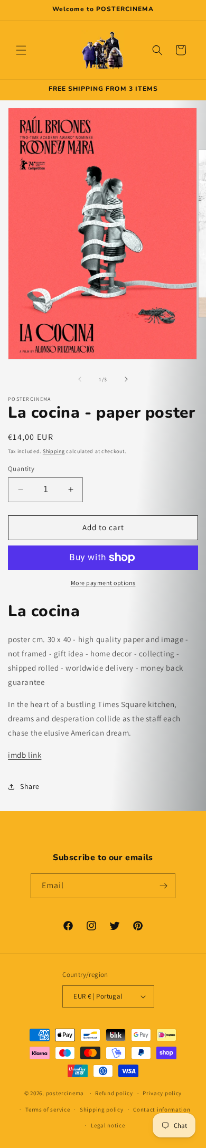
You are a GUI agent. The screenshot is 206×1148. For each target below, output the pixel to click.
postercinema (65, 1093)
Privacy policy (162, 1093)
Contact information (161, 1109)
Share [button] (30, 786)
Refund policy (114, 1093)
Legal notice (108, 1125)
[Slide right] (126, 379)
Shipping (54, 451)
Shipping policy (102, 1109)
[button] (21, 50)
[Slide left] (79, 379)
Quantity (21, 468)
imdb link (24, 755)
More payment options (103, 583)
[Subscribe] (163, 885)
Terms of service (47, 1109)
